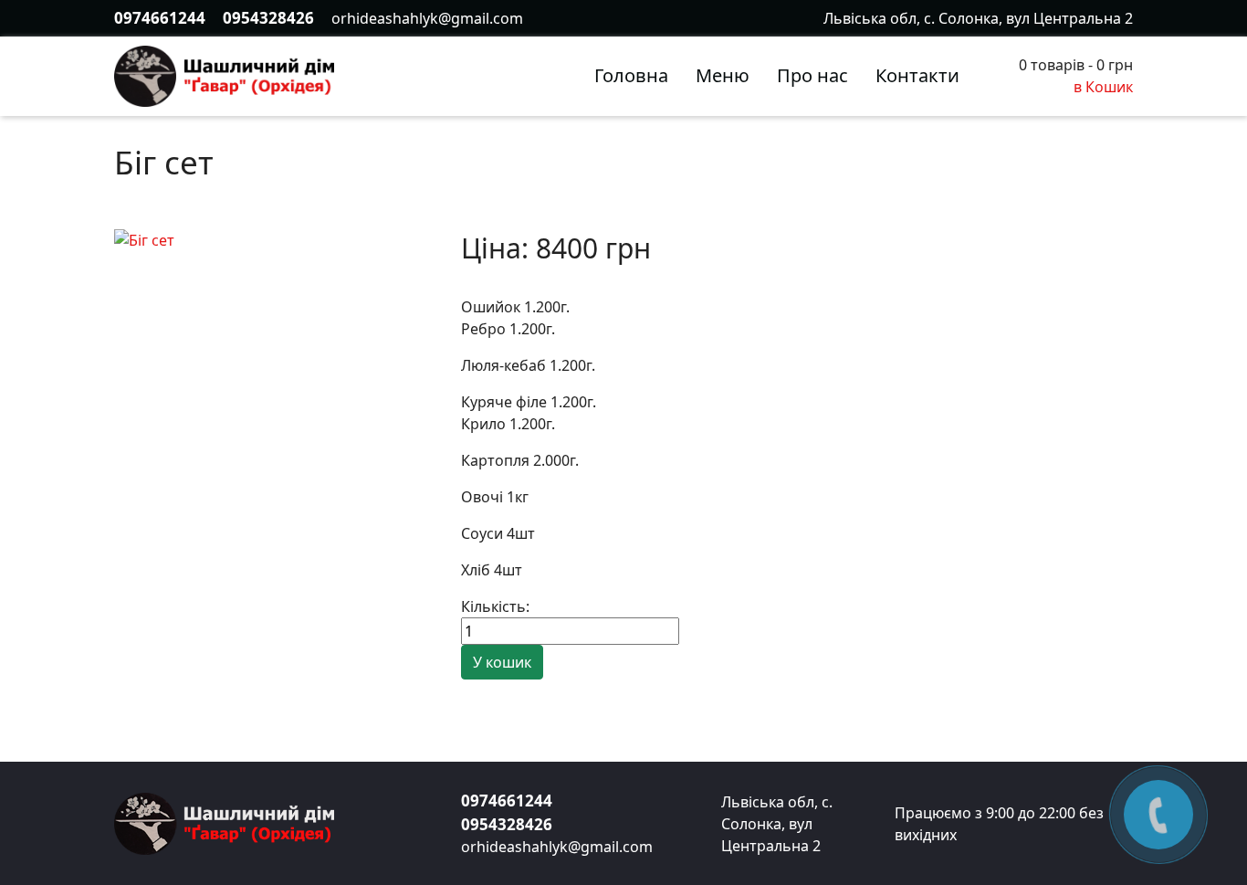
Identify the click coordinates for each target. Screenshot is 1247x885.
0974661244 (159, 17)
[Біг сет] (144, 238)
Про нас (812, 75)
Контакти (917, 75)
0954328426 (268, 17)
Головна (631, 75)
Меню (722, 75)
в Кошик (1103, 87)
